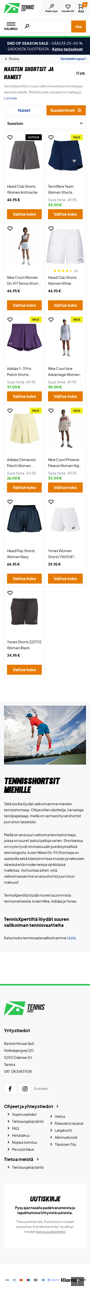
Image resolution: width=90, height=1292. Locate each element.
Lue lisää (10, 98)
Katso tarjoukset (67, 48)
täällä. (72, 938)
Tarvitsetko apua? (73, 59)
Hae (78, 26)
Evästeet (41, 1089)
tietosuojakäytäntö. (51, 1232)
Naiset (24, 110)
